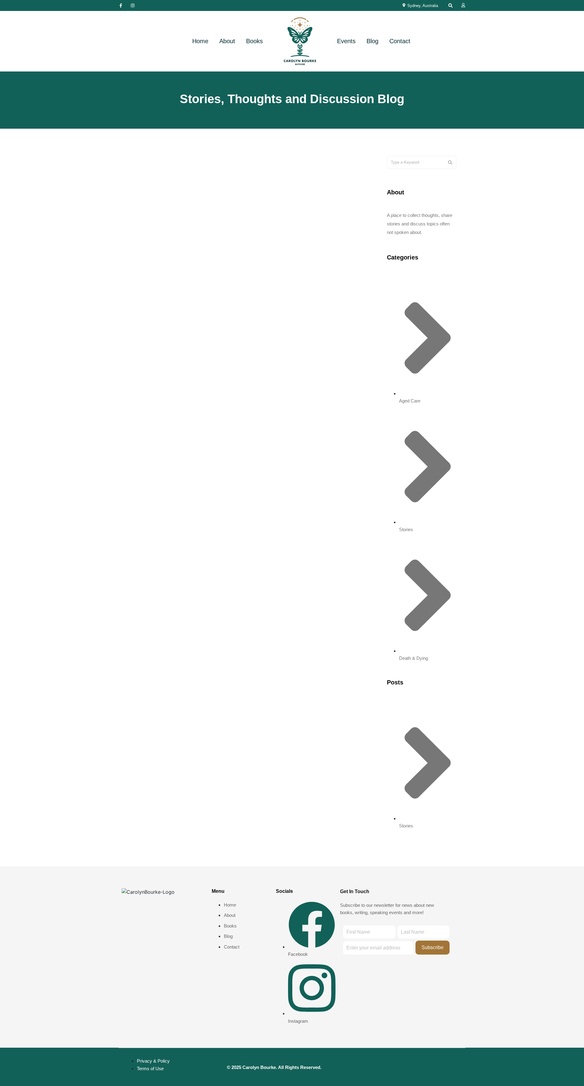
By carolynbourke (170, 303)
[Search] (450, 162)
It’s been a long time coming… (174, 254)
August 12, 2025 (148, 237)
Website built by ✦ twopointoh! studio (418, 1067)
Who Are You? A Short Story (291, 254)
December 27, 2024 (271, 237)
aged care (319, 164)
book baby (199, 164)
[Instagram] (132, 5)
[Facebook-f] (121, 5)
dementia (223, 164)
